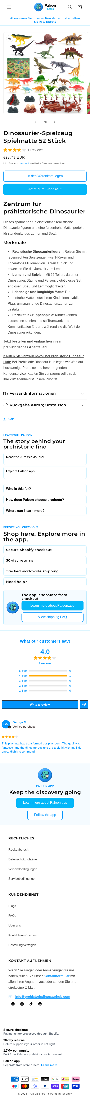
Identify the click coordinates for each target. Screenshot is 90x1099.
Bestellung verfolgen (22, 945)
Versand (24, 163)
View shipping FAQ (52, 617)
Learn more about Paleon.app (52, 605)
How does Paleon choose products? (35, 499)
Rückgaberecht (18, 849)
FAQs (12, 915)
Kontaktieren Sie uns (22, 935)
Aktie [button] (11, 419)
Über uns (14, 925)
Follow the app (45, 815)
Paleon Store (37, 1094)
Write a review (40, 704)
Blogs (12, 906)
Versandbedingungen (22, 869)
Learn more (49, 1065)
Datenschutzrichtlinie (22, 859)
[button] (9, 7)
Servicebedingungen (22, 878)
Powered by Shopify (59, 1094)
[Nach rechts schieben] (54, 122)
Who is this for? (18, 488)
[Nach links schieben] (35, 122)
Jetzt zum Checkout (45, 189)
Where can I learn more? (25, 511)
